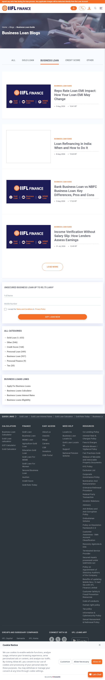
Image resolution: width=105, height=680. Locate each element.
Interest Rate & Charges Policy (89, 437)
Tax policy (87, 609)
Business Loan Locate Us (69, 437)
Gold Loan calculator (6, 440)
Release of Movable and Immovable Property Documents (92, 460)
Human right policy (91, 605)
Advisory (87, 505)
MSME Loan (27, 440)
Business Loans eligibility (18, 400)
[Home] (16, 8)
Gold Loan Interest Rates (41, 416)
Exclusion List (89, 470)
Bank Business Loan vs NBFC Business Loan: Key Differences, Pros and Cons (75, 191)
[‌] (51, 639)
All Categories (13, 331)
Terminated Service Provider (91, 552)
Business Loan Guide (63, 86)
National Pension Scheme (70, 454)
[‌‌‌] (74, 8)
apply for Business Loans (19, 386)
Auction (25, 477)
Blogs (45, 440)
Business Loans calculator (19, 390)
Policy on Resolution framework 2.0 (92, 526)
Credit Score (72, 60)
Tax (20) (11, 365)
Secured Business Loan (30, 471)
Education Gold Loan (29, 451)
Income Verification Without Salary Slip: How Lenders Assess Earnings (74, 236)
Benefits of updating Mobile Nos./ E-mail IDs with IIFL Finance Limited (92, 583)
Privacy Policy (40, 309)
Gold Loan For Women (28, 465)
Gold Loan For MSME (28, 458)
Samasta (21, 638)
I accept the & (21, 309)
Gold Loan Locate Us (71, 443)
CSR (44, 447)
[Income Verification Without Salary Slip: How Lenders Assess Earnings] (28, 236)
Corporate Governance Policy (91, 475)
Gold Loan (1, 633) (15, 338)
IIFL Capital (7, 638)
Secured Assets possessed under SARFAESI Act (90, 560)
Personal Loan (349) (16, 351)
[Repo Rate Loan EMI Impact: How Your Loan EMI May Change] (28, 96)
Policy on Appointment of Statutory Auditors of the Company (91, 571)
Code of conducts (91, 601)
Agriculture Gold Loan (29, 445)
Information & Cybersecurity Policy (92, 614)
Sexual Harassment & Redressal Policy (91, 620)
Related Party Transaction (89, 495)
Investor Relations (91, 501)
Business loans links (16, 379)
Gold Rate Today (83, 416)
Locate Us (67, 432)
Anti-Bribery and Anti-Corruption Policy (90, 511)
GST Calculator (9, 445)
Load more (52, 267)
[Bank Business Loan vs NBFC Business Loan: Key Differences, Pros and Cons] (28, 191)
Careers (45, 443)
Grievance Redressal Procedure (92, 489)
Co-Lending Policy (91, 432)
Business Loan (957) (16, 356)
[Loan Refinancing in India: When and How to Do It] (28, 146)
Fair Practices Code (91, 453)
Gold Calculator (9, 449)
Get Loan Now (52, 317)
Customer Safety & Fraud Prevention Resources (91, 594)
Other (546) (12, 342)
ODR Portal (47, 455)
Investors (46, 451)
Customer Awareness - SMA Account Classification (91, 536)
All (13, 60)
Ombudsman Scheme (88, 519)
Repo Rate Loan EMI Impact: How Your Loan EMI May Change (75, 95)
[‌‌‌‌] (95, 8)
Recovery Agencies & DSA (92, 545)
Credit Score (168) (15, 347)
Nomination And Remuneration (90, 482)
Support (66, 449)
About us (46, 432)
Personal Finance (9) (16, 361)
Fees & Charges (90, 442)
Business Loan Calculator (8, 433)
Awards (45, 436)
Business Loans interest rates (21, 395)
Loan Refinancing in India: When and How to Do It (73, 146)
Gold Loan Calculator (64, 416)
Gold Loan (28, 60)
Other (90, 60)
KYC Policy (87, 466)
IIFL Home (33, 638)
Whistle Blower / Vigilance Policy (90, 447)
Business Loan (49, 60)
